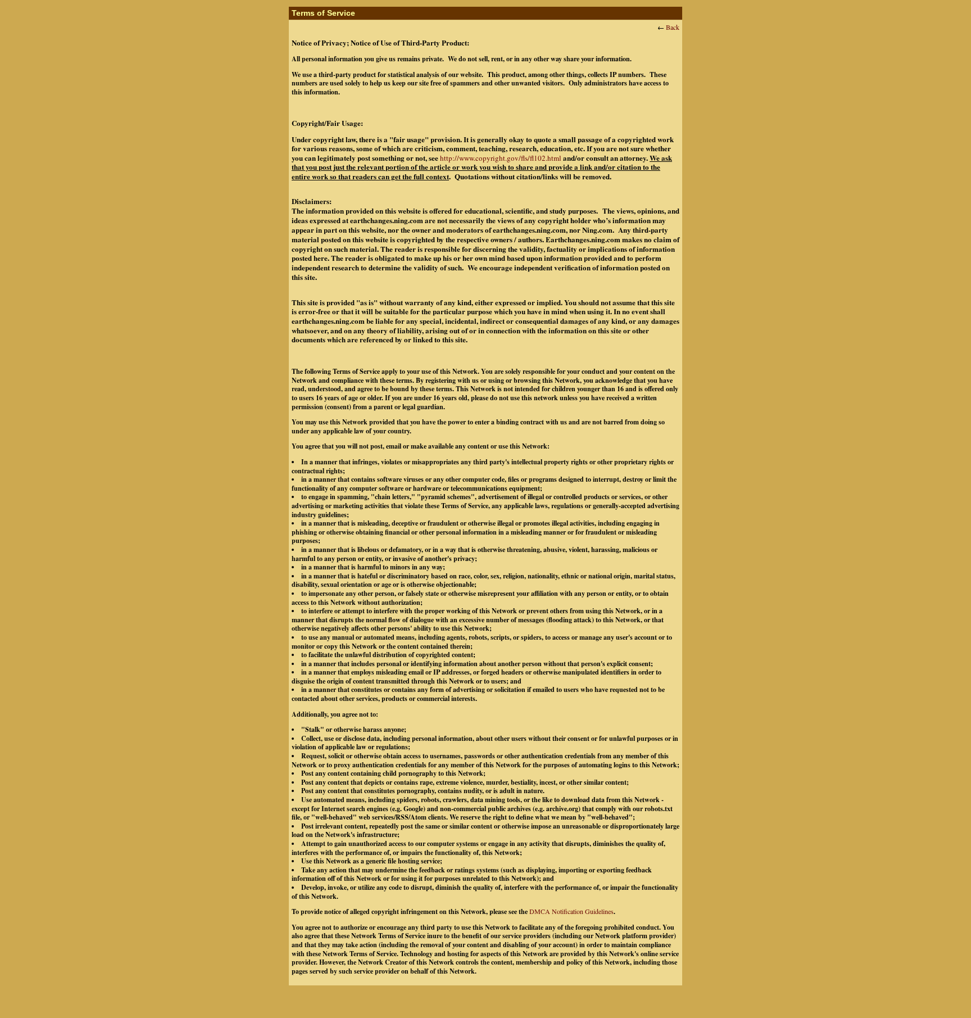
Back (672, 26)
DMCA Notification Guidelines (571, 911)
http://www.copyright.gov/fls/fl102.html (500, 158)
